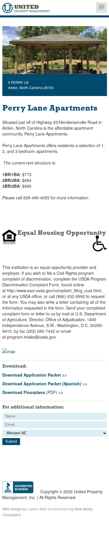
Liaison (33, 508)
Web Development (54, 508)
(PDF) (32, 392)
